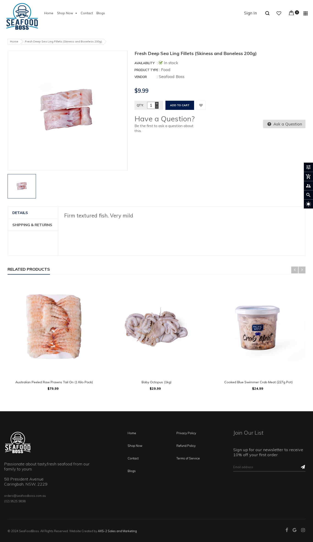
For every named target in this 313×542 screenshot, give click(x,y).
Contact (133, 458)
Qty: (140, 105)
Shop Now (135, 445)
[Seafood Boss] (18, 442)
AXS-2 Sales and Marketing (117, 531)
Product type (146, 70)
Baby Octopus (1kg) (156, 382)
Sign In (250, 13)
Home (132, 433)
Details (20, 212)
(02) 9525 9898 (15, 501)
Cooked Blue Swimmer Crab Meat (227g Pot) (259, 382)
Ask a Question (287, 124)
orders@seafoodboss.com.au (25, 496)
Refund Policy (186, 445)
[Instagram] (303, 530)
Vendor (141, 77)
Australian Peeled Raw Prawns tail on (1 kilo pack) (54, 382)
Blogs (132, 471)
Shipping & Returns (32, 224)
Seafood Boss (171, 76)
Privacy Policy (186, 433)
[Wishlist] (201, 105)
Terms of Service (188, 458)
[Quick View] (54, 309)
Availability (144, 63)
